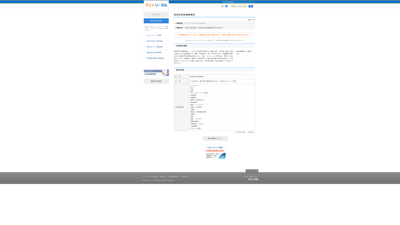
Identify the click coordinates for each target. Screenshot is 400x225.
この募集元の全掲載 (240, 132)
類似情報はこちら (215, 138)
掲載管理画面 (156, 81)
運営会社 (185, 176)
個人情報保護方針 (173, 176)
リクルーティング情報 (153, 35)
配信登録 (156, 21)
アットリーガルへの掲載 (149, 176)
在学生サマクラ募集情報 (154, 47)
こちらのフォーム (189, 40)
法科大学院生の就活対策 (154, 41)
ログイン (156, 14)
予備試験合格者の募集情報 (155, 58)
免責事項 (162, 176)
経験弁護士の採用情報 (153, 52)
